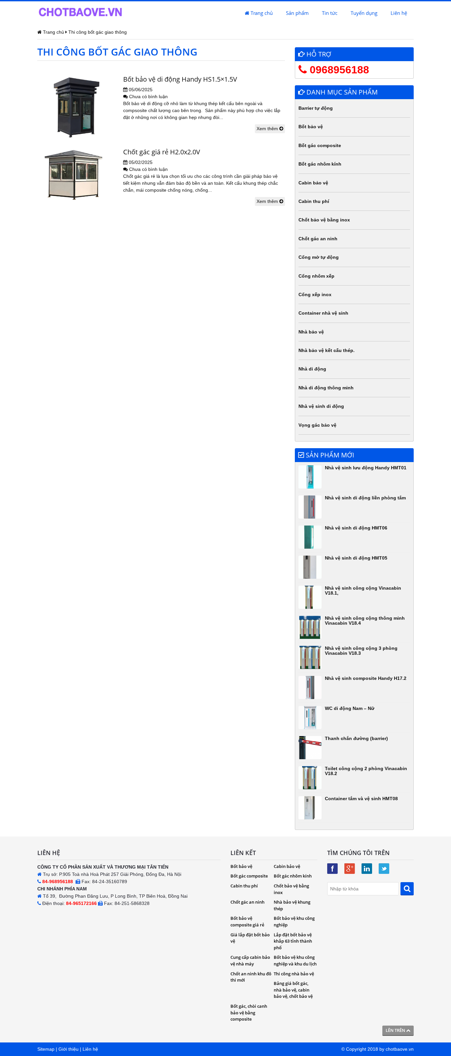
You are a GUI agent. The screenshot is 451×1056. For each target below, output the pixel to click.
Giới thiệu (68, 1049)
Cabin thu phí (313, 201)
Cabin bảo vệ (313, 182)
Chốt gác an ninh (317, 238)
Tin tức (329, 13)
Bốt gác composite (319, 145)
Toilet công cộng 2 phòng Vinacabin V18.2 (366, 771)
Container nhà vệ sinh (323, 313)
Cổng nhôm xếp (316, 276)
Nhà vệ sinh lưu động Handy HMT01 (365, 467)
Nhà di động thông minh (326, 387)
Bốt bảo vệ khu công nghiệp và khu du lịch (295, 960)
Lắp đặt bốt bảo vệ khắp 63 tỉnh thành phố (293, 941)
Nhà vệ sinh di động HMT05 (356, 558)
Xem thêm (268, 128)
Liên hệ (399, 13)
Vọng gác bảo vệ (317, 425)
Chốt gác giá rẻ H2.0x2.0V (161, 151)
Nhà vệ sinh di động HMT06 (356, 527)
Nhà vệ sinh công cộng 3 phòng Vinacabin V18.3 (361, 650)
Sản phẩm (297, 13)
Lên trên (396, 1030)
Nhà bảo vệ (311, 331)
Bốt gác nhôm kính (319, 164)
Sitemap (45, 1049)
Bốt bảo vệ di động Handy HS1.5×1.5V (180, 79)
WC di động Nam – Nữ (349, 708)
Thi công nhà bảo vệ (294, 974)
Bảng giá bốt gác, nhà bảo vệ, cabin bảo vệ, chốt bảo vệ (293, 989)
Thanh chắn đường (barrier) (356, 738)
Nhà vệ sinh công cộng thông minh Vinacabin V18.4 (365, 620)
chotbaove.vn (400, 1049)
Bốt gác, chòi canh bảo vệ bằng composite (248, 1012)
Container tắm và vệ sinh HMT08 (361, 798)
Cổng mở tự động (318, 257)
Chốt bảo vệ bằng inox (324, 219)
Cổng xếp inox (314, 294)
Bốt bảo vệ (310, 126)
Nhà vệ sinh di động (321, 406)
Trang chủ (261, 13)
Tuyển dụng (364, 13)
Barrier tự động (315, 108)
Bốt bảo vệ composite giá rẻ (247, 921)
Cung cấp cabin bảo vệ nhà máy (250, 960)
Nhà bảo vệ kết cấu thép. (326, 350)
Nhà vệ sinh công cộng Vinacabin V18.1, (363, 590)
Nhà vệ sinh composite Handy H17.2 (365, 678)
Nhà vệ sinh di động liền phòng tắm (365, 497)
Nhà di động (312, 369)
